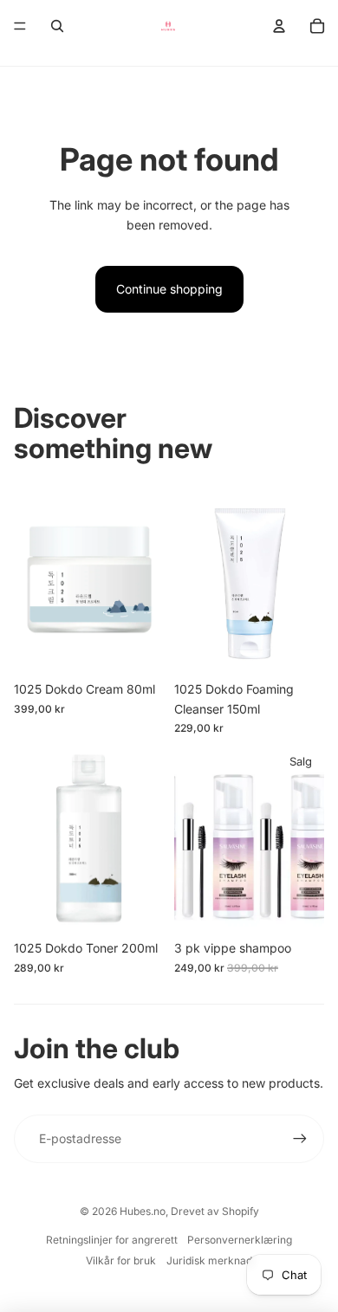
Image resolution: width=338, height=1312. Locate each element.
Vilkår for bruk (121, 1260)
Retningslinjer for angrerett (112, 1239)
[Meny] (20, 26)
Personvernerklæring (239, 1239)
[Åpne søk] (57, 26)
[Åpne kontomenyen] (279, 26)
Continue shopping (169, 288)
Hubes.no (143, 1211)
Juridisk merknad (209, 1260)
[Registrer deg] (299, 1138)
